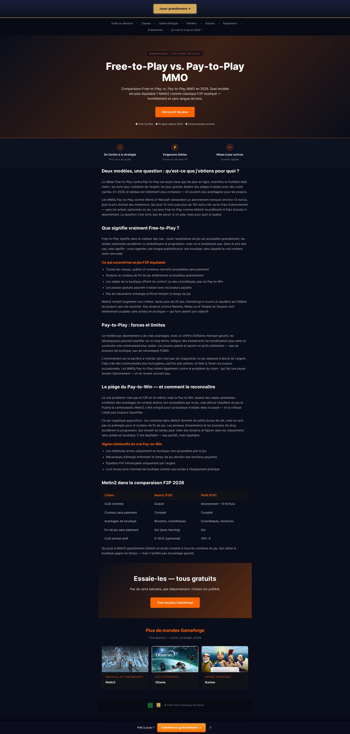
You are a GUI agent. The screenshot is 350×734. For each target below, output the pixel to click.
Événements (155, 29)
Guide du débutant (122, 23)
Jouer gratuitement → (175, 8)
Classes (146, 23)
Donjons (210, 23)
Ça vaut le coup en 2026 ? (186, 29)
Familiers (191, 23)
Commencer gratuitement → (181, 727)
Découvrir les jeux (175, 112)
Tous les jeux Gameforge (175, 602)
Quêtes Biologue (168, 23)
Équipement (230, 23)
